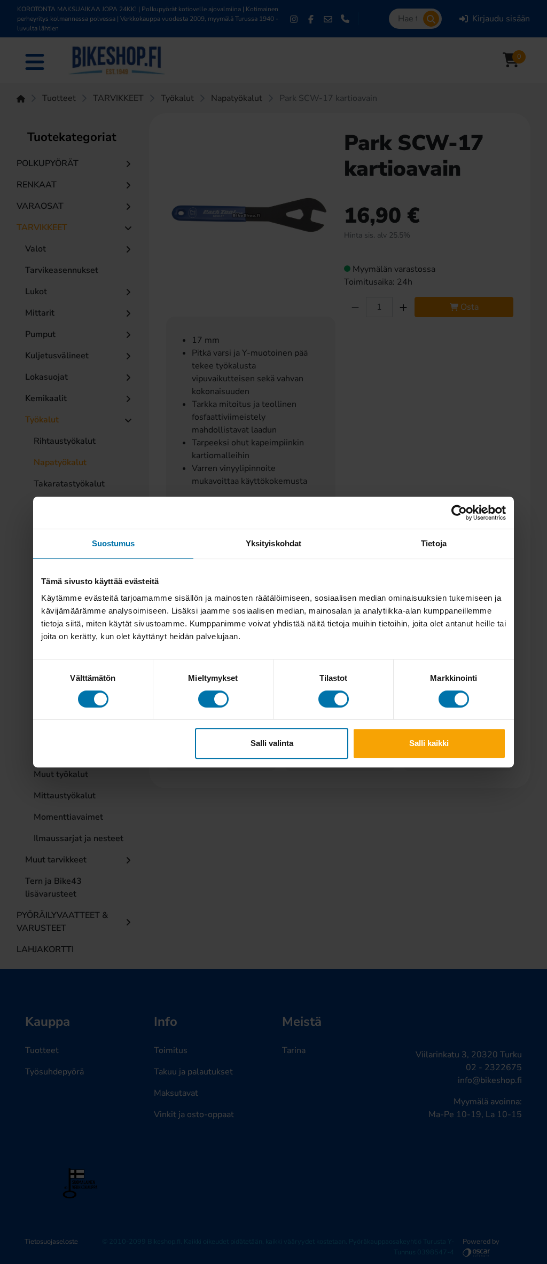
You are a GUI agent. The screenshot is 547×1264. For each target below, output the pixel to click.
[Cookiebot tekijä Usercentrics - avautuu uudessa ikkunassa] (459, 513)
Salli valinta (272, 743)
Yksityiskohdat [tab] (273, 543)
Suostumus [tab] (113, 543)
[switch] (213, 699)
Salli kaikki (429, 743)
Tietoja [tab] (434, 543)
